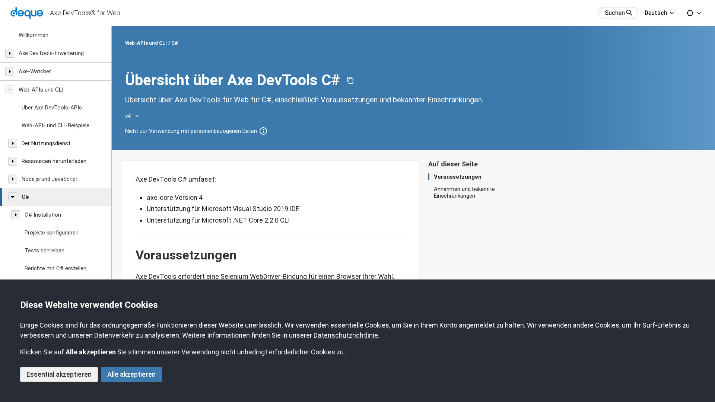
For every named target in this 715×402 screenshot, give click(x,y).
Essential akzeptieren (59, 374)
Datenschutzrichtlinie (346, 335)
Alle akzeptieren (131, 374)
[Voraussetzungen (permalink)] (132, 255)
